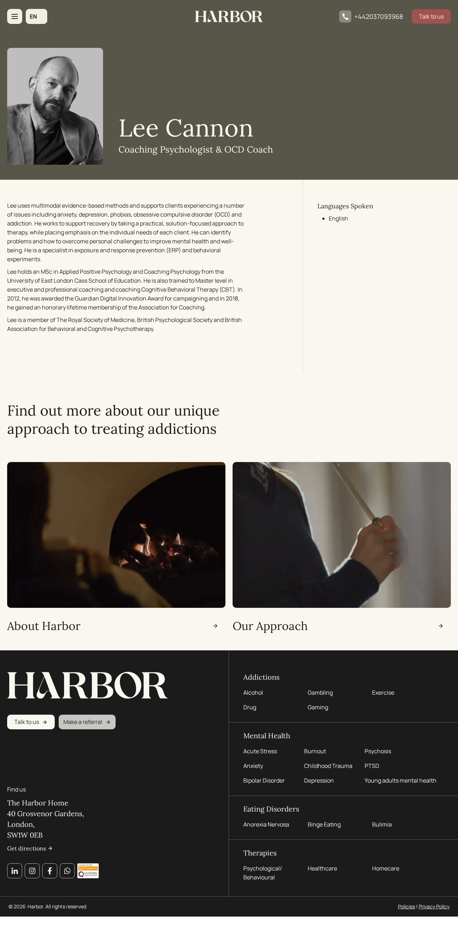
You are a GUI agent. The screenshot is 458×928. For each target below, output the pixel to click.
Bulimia (382, 824)
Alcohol (253, 692)
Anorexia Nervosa (266, 824)
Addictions (261, 677)
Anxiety (253, 766)
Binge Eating (324, 824)
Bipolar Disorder (264, 780)
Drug (249, 707)
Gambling (320, 692)
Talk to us (431, 16)
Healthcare (322, 868)
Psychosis (378, 751)
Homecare (385, 868)
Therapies (260, 852)
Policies (406, 906)
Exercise (383, 692)
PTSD (372, 766)
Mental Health (266, 735)
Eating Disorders (271, 808)
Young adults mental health (401, 780)
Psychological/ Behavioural (262, 872)
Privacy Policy (434, 906)
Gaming (318, 707)
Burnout (315, 751)
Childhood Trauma (329, 766)
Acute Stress (260, 751)
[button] (36, 16)
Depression (319, 780)
